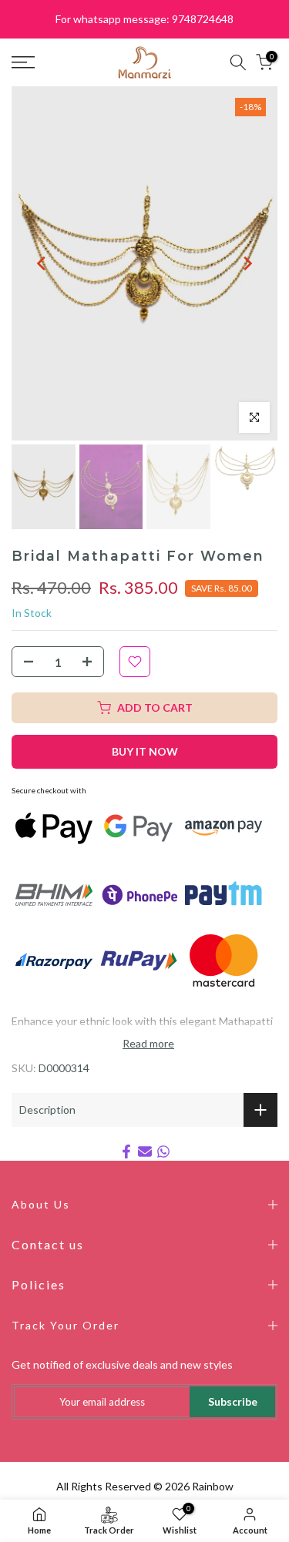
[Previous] (42, 263)
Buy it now (145, 751)
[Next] (246, 263)
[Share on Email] (145, 1151)
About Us (41, 1204)
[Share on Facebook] (126, 1151)
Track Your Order (65, 1325)
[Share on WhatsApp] (163, 1151)
